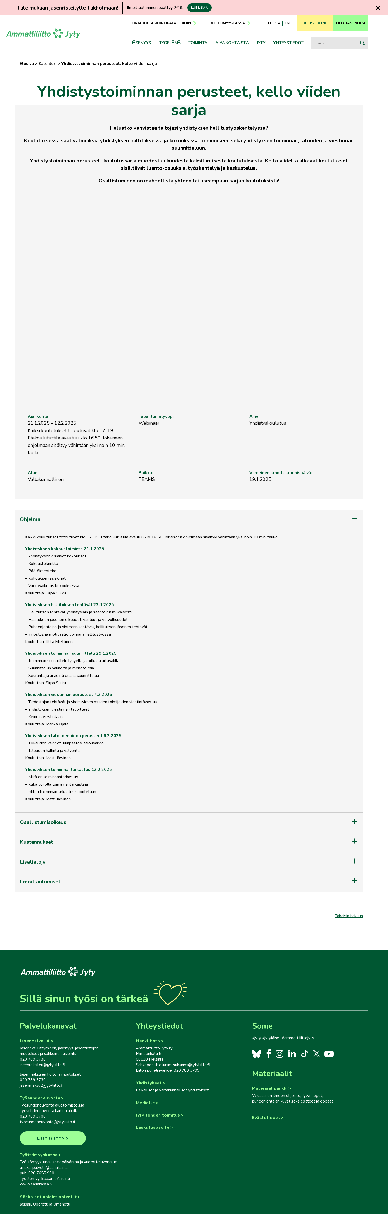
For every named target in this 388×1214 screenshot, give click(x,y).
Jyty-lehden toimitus (158, 1115)
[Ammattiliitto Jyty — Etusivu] (43, 35)
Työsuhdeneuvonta (40, 1098)
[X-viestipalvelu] (316, 1053)
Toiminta (197, 43)
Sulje (378, 8)
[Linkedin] (291, 1053)
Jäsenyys (141, 43)
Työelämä (170, 43)
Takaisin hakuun (349, 916)
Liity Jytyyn (51, 1138)
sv (277, 23)
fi (269, 23)
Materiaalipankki (270, 1088)
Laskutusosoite (152, 1127)
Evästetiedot (266, 1118)
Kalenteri (48, 63)
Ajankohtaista (232, 43)
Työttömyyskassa (226, 23)
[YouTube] (329, 1053)
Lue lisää (199, 8)
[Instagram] (279, 1053)
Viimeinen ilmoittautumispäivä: (280, 473)
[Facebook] (268, 1053)
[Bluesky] (256, 1053)
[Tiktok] (304, 1053)
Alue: (33, 473)
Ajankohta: (38, 416)
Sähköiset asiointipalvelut (48, 1197)
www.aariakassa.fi (36, 1184)
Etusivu (27, 63)
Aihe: (254, 416)
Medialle (145, 1103)
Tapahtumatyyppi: (157, 416)
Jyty (261, 43)
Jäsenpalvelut (35, 1041)
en (287, 23)
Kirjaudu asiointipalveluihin (161, 23)
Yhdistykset (149, 1083)
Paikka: (146, 473)
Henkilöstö (148, 1041)
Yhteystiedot (288, 43)
